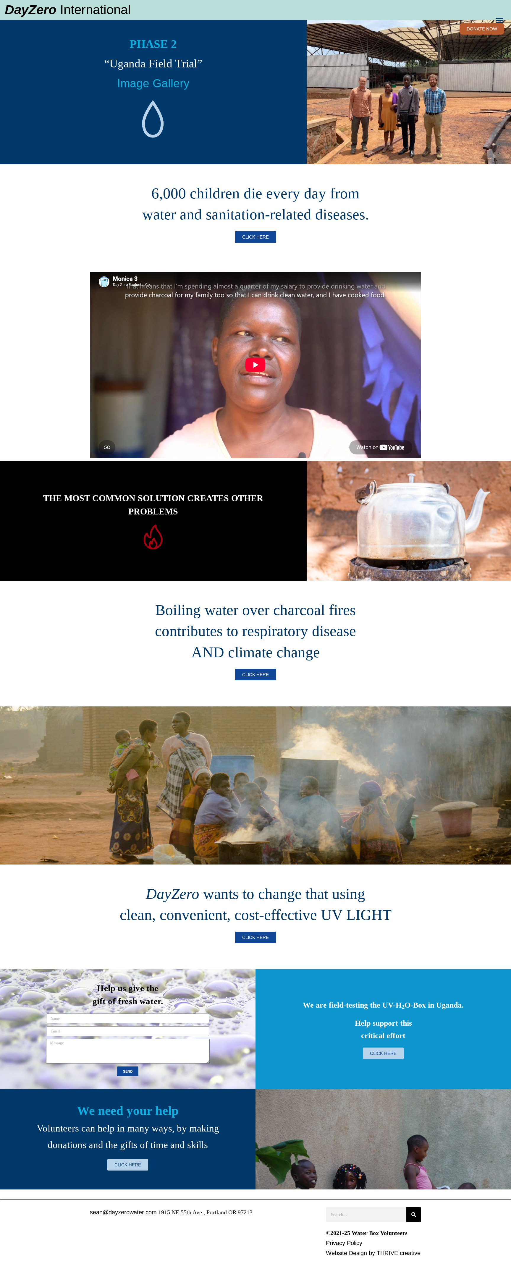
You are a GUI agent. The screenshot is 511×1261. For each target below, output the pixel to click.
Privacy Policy (344, 1243)
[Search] (413, 1214)
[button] (499, 20)
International (68, 9)
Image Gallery (153, 83)
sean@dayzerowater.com (123, 1212)
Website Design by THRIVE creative (373, 1253)
